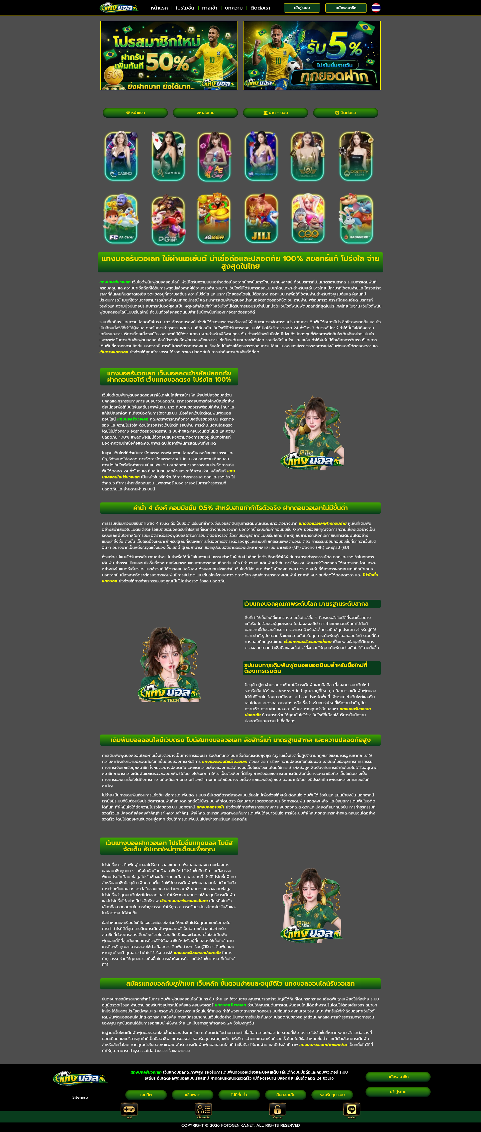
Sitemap (80, 1097)
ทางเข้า (209, 8)
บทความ (234, 8)
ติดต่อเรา (260, 8)
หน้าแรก (159, 8)
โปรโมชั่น (185, 8)
